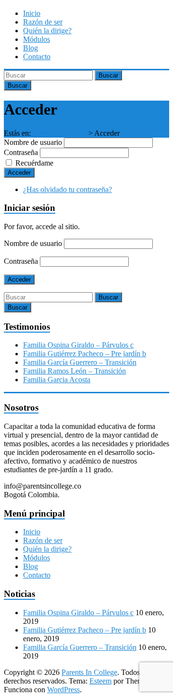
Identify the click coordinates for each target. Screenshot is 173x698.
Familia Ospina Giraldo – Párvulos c (78, 345)
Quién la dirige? (47, 30)
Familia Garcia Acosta (56, 379)
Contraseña (21, 152)
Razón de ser (42, 22)
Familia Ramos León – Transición (74, 371)
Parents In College (58, 133)
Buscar (108, 75)
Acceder (19, 172)
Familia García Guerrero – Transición (79, 362)
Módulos (36, 39)
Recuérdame (34, 163)
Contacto (36, 56)
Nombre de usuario (33, 142)
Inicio (31, 13)
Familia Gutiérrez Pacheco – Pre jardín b (84, 353)
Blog (30, 48)
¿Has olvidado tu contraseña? (67, 189)
